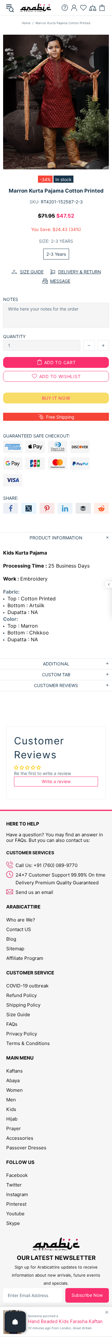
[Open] (15, 1321)
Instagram (17, 1194)
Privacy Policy (21, 1034)
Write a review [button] (56, 781)
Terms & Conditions (28, 1043)
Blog (11, 939)
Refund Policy (21, 995)
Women (14, 1090)
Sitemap (15, 949)
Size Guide (18, 1014)
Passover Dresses (26, 1148)
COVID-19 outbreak (27, 986)
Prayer (13, 1128)
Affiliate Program (24, 958)
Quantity (14, 336)
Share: (10, 498)
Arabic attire (35, 7)
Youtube (15, 1214)
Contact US (18, 929)
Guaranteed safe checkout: (36, 435)
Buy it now (56, 398)
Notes (10, 299)
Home (26, 23)
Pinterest (16, 1204)
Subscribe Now (87, 1295)
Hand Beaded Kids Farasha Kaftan (65, 1321)
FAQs (11, 1024)
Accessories (19, 1138)
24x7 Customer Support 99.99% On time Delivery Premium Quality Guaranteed (60, 879)
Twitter (14, 1185)
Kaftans (14, 1071)
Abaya (13, 1080)
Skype (13, 1223)
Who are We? (20, 920)
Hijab (11, 1119)
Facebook (17, 1175)
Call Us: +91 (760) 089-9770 (46, 865)
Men (11, 1100)
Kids (11, 1109)
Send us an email (34, 892)
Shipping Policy (23, 1005)
